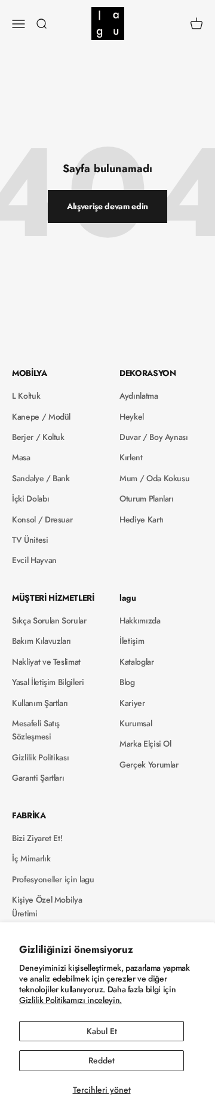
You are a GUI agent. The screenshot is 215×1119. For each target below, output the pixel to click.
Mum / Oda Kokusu (154, 478)
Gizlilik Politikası (40, 757)
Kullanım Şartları (40, 703)
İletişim (131, 641)
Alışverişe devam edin (107, 206)
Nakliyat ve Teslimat (46, 662)
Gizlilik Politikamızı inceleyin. (70, 1000)
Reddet (101, 1060)
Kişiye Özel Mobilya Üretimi (47, 906)
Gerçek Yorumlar (149, 765)
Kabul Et (102, 1031)
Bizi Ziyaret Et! (37, 838)
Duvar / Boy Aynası (153, 437)
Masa (21, 457)
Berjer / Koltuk (38, 437)
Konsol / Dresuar (42, 519)
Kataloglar (136, 662)
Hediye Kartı (141, 519)
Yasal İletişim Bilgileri (48, 682)
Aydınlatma (138, 396)
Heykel (131, 417)
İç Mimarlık (31, 858)
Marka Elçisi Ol (145, 744)
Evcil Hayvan (34, 560)
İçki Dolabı (30, 499)
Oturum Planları (146, 499)
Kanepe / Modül (41, 417)
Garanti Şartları (38, 778)
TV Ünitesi (30, 540)
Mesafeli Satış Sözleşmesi (36, 729)
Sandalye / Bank (41, 478)
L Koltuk (26, 396)
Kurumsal (135, 723)
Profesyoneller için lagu (53, 879)
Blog (127, 682)
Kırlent (131, 457)
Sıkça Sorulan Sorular (49, 620)
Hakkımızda (140, 620)
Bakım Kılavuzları (41, 641)
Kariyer (132, 703)
